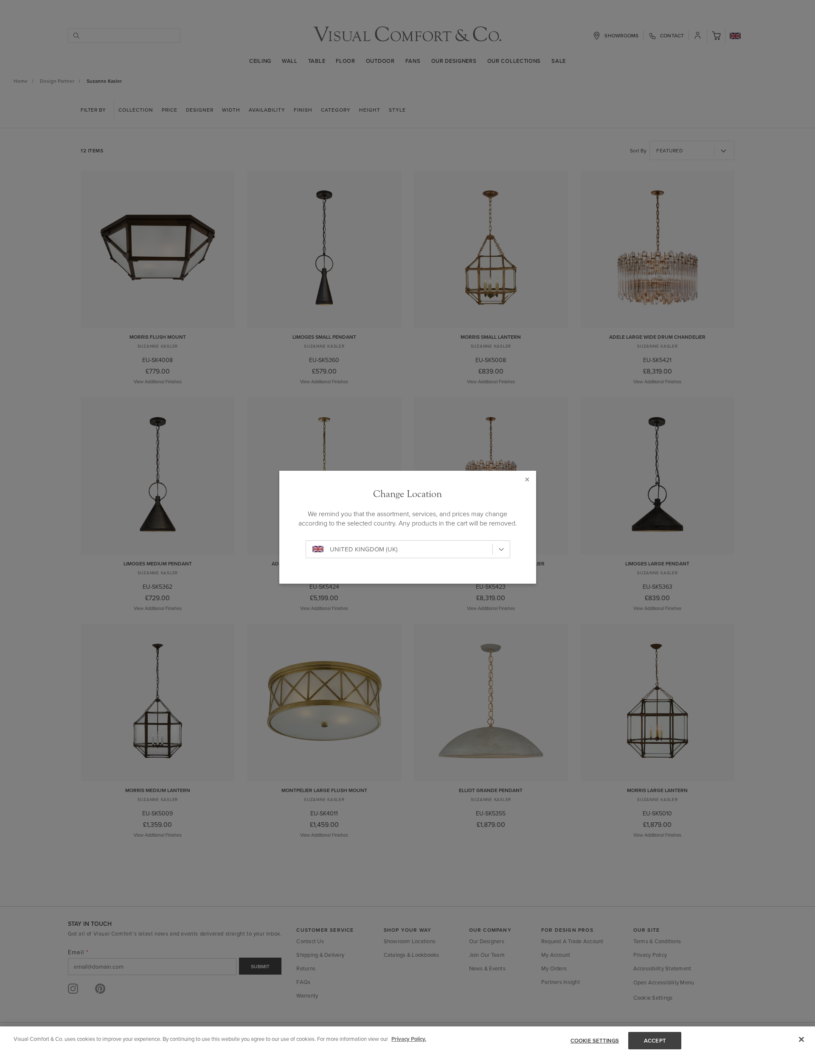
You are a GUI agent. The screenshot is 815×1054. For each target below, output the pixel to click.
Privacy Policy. (408, 1039)
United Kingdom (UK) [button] (364, 549)
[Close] (801, 1039)
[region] (407, 1040)
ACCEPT (655, 1041)
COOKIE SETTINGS (594, 1041)
